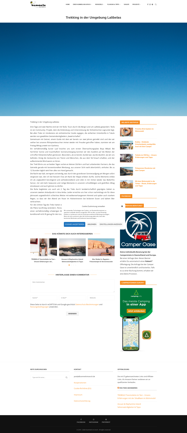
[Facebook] (147, 4)
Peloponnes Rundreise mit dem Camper (145, 169)
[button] (122, 206)
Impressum (78, 395)
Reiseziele (99, 4)
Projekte (135, 4)
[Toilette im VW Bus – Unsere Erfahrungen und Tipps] (126, 158)
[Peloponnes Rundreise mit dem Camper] (126, 171)
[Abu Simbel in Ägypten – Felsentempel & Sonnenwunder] (101, 247)
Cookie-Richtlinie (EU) (82, 388)
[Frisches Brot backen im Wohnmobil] (126, 132)
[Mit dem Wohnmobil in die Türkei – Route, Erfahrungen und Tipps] (126, 184)
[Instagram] (150, 4)
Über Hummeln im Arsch (82, 4)
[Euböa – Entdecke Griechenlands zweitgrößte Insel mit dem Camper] (126, 145)
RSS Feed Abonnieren (128, 388)
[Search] (156, 4)
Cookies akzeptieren (74, 224)
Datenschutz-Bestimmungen (87, 304)
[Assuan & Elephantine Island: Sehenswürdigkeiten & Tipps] (72, 247)
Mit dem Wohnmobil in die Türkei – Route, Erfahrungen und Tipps (146, 183)
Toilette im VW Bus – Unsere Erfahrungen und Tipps (146, 156)
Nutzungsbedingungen (39, 307)
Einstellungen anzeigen (111, 224)
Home (68, 4)
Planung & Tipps (113, 4)
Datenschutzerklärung (82, 401)
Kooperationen (80, 382)
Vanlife (126, 4)
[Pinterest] (152, 4)
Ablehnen (92, 224)
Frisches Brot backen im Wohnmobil (144, 130)
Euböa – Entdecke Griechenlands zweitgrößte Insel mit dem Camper (145, 144)
